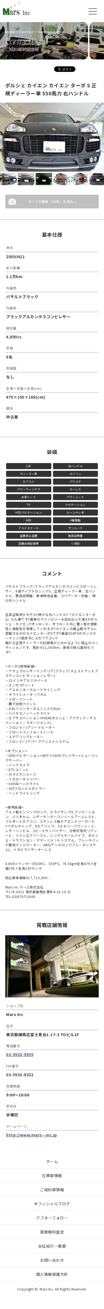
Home (10, 31)
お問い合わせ (52, 1260)
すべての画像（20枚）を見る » (52, 201)
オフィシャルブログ (52, 1203)
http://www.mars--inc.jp (31, 1135)
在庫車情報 (52, 1175)
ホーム (52, 1161)
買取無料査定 (52, 1232)
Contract (26, 31)
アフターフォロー (52, 1218)
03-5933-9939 (19, 1054)
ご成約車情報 (52, 1189)
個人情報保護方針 (52, 1274)
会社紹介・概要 (52, 1246)
